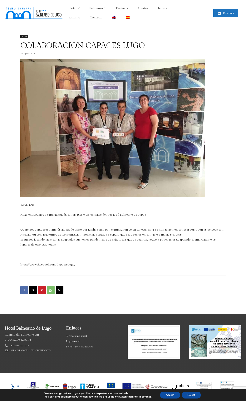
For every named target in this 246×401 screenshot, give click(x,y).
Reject (191, 395)
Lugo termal (73, 341)
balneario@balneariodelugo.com (30, 350)
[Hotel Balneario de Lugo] (27, 13)
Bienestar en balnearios (79, 346)
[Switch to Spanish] (128, 17)
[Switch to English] (114, 17)
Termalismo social (76, 335)
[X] (33, 290)
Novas (24, 36)
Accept (170, 395)
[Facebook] (24, 290)
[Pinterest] (42, 290)
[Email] (59, 290)
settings (146, 397)
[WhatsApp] (51, 290)
